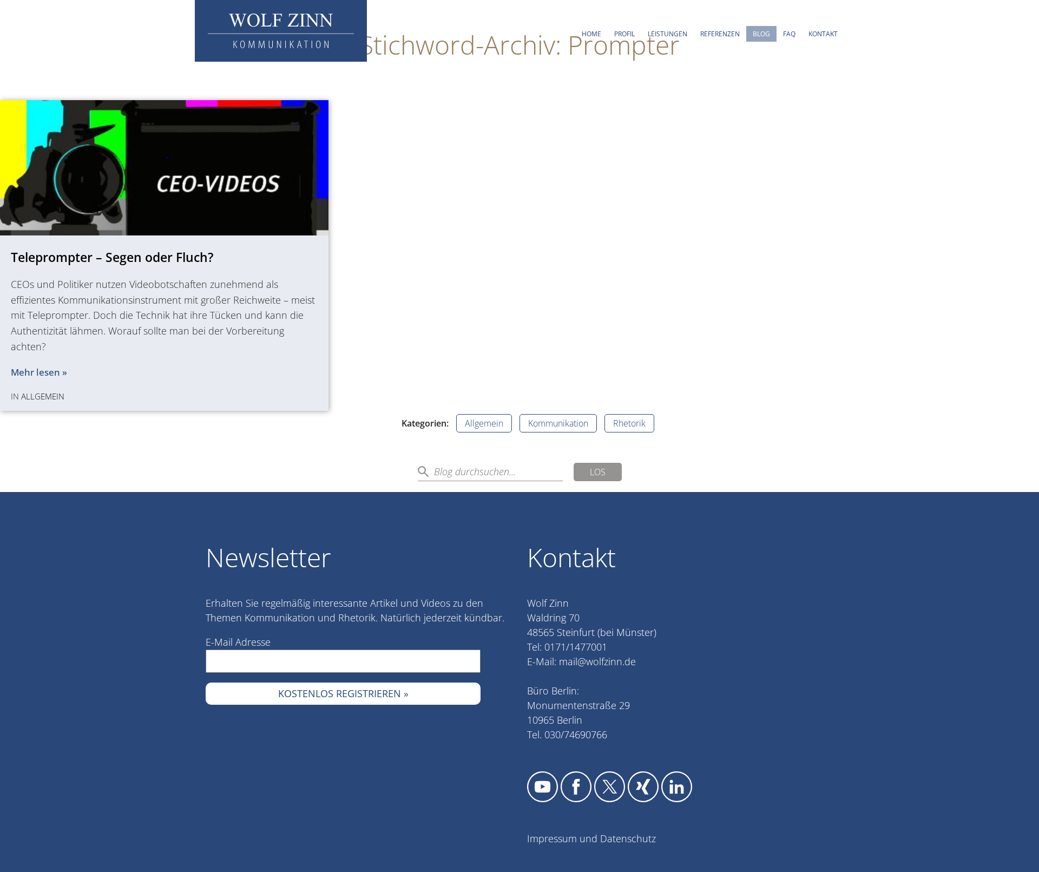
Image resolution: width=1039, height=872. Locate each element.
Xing (643, 786)
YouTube (542, 786)
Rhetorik (629, 423)
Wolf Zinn (281, 31)
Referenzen (720, 33)
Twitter (609, 786)
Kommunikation (558, 423)
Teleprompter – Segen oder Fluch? (112, 257)
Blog (761, 33)
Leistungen (667, 33)
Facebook (576, 786)
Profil (624, 33)
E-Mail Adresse (238, 641)
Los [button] (598, 472)
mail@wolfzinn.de (597, 661)
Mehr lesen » (39, 372)
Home (591, 33)
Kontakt (823, 33)
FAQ (789, 33)
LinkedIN (676, 786)
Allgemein (42, 396)
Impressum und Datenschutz (591, 838)
